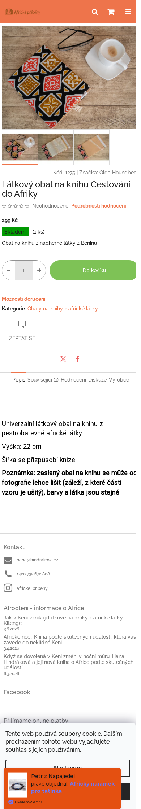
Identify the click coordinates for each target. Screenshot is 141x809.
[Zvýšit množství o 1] (39, 270)
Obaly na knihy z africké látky (62, 309)
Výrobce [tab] (119, 380)
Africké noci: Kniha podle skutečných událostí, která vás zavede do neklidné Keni (70, 639)
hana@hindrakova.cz (37, 559)
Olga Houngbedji (119, 172)
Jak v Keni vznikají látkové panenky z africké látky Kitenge (63, 620)
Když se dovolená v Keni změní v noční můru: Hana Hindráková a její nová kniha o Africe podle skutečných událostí (68, 662)
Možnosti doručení (24, 299)
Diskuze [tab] (97, 380)
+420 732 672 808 (33, 574)
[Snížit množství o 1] (8, 270)
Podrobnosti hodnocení (98, 206)
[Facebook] (77, 358)
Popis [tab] (18, 380)
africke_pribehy (32, 588)
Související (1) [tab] (43, 380)
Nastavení (68, 768)
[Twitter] (63, 358)
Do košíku (94, 270)
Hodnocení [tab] (73, 380)
